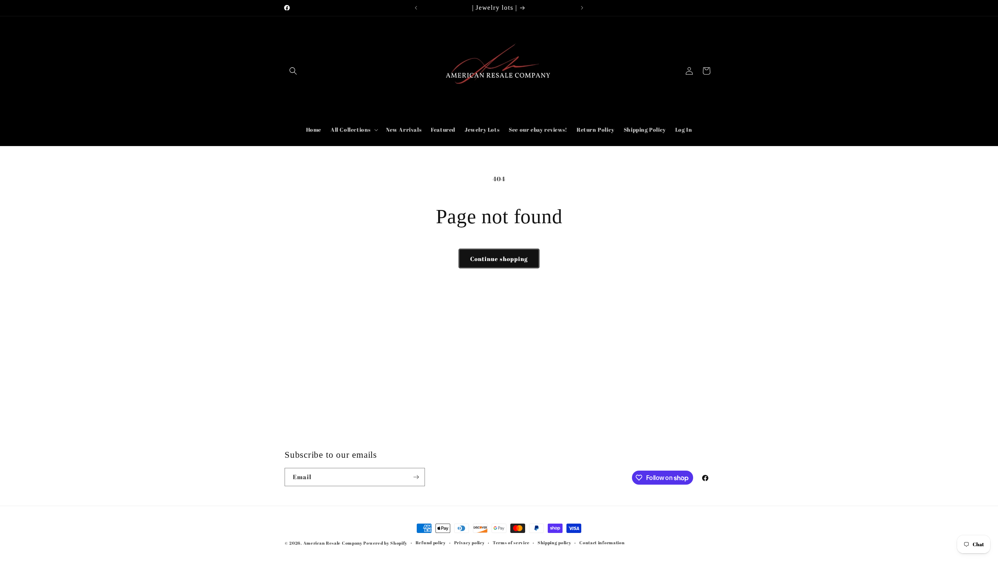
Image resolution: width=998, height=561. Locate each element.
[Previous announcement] (416, 7)
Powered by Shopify (385, 543)
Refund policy (431, 542)
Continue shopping (499, 259)
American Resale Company (333, 543)
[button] (293, 70)
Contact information (602, 542)
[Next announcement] (582, 7)
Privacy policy (469, 542)
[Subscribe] (416, 477)
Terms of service (511, 542)
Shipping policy (555, 542)
